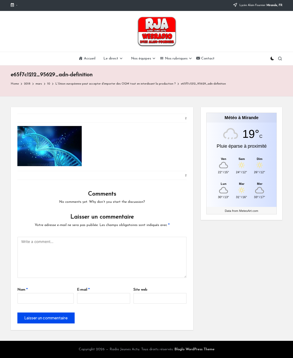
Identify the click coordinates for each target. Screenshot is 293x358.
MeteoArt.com (248, 210)
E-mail (83, 289)
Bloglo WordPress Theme (194, 349)
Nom (22, 289)
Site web (140, 289)
